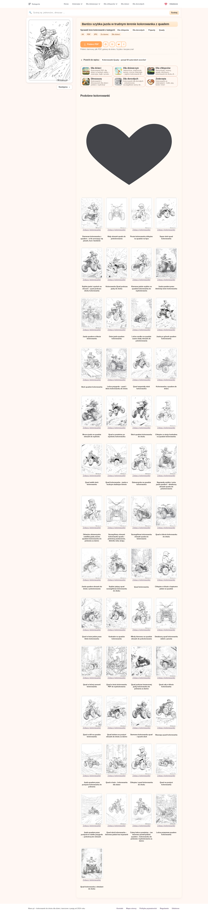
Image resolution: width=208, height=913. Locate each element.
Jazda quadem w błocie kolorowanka (92, 337)
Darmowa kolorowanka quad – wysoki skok (141, 736)
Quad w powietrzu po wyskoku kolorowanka (116, 435)
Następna (63, 87)
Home (66, 4)
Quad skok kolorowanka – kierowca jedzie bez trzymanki (116, 833)
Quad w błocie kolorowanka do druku (166, 535)
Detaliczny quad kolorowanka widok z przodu (166, 638)
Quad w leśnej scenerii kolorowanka (92, 686)
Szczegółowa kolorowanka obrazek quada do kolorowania (141, 536)
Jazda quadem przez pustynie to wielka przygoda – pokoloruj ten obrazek (92, 834)
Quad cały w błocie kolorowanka (166, 686)
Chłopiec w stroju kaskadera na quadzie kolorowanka (166, 435)
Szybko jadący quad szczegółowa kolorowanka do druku (116, 589)
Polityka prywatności (148, 908)
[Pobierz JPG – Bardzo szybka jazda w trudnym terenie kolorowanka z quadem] (112, 44)
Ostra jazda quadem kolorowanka (116, 337)
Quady (162, 30)
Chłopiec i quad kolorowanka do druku (141, 783)
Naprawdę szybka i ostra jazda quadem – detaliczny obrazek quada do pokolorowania (166, 485)
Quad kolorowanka (141, 587)
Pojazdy (151, 30)
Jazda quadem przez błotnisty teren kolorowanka (166, 287)
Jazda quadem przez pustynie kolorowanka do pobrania (92, 784)
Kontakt (120, 908)
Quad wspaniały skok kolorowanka (141, 388)
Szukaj (174, 13)
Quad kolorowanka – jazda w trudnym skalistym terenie (117, 483)
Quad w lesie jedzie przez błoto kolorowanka (92, 638)
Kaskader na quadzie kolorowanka (117, 638)
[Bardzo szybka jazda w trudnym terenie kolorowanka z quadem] (49, 82)
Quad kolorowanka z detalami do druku (91, 888)
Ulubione (175, 908)
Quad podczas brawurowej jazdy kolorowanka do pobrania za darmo (141, 687)
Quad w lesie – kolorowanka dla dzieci (116, 783)
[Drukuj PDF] (105, 44)
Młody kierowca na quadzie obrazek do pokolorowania (141, 638)
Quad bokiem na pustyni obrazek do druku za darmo (116, 736)
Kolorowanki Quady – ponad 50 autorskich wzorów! (124, 60)
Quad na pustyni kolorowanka (166, 783)
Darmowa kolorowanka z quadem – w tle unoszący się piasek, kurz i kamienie (92, 238)
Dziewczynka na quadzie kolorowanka (141, 483)
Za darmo (104, 34)
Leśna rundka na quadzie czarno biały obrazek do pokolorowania (141, 338)
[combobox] (100, 12)
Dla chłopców (109, 4)
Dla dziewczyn (92, 4)
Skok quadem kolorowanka (91, 387)
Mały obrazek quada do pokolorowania (117, 237)
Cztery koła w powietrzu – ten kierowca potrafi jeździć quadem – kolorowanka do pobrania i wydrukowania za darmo (141, 836)
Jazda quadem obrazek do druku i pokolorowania (92, 588)
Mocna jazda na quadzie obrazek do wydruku (91, 435)
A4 (83, 34)
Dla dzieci (125, 4)
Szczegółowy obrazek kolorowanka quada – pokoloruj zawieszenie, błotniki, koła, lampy (116, 537)
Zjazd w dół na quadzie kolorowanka (92, 736)
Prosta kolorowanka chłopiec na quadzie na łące (141, 237)
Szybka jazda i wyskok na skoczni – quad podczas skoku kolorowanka (92, 288)
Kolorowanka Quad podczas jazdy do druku (117, 287)
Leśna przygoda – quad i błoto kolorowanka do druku (117, 388)
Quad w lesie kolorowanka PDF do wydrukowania (116, 686)
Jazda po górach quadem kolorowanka (166, 337)
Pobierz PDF (93, 44)
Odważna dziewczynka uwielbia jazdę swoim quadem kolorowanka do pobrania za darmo (92, 537)
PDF (88, 34)
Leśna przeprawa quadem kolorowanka (166, 833)
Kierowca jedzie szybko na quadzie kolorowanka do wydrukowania (141, 288)
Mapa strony (131, 908)
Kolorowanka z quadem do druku (166, 388)
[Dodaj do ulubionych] (118, 44)
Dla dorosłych (138, 4)
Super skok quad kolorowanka (166, 237)
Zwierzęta (76, 4)
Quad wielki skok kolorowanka (91, 483)
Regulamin (164, 908)
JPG (95, 34)
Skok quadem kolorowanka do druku (141, 435)
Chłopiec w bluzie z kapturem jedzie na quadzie (166, 588)
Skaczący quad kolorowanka (166, 735)
